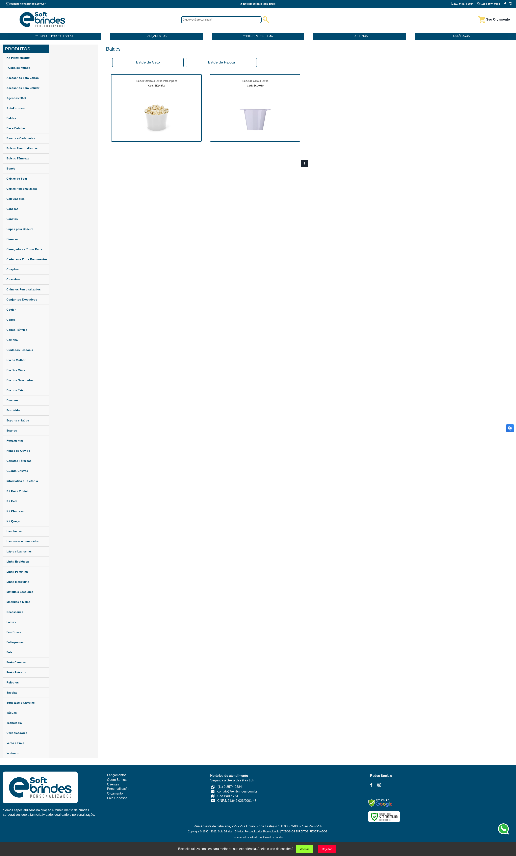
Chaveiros (13, 279)
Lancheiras (14, 531)
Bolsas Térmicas (17, 158)
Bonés (10, 168)
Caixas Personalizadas (21, 188)
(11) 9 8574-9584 (463, 3)
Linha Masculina (17, 581)
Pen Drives (13, 632)
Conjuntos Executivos (21, 299)
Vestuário (12, 753)
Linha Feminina (17, 571)
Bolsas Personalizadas (22, 148)
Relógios (12, 682)
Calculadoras (15, 198)
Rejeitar (327, 849)
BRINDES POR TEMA (259, 36)
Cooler (11, 309)
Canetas (12, 219)
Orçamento (115, 793)
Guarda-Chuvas (17, 470)
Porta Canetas (16, 662)
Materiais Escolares (19, 591)
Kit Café (11, 501)
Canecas (12, 208)
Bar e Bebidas (16, 128)
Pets (9, 652)
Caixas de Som (16, 178)
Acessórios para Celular (22, 87)
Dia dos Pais (15, 390)
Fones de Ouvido (18, 450)
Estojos (11, 430)
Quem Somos (117, 779)
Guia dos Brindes (273, 837)
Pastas (11, 622)
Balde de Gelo (148, 62)
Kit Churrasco (15, 511)
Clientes (113, 784)
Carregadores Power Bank (24, 249)
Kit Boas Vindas (17, 491)
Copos (11, 319)
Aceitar (304, 849)
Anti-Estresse (15, 108)
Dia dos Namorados (19, 380)
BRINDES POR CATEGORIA (55, 36)
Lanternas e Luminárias (22, 541)
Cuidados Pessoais (19, 350)
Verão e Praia (15, 743)
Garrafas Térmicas (18, 460)
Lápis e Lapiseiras (19, 551)
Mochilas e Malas (18, 601)
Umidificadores (16, 732)
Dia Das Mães (15, 370)
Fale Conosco (117, 798)
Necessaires (14, 612)
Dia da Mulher (15, 360)
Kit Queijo (13, 521)
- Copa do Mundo (18, 67)
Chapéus (12, 269)
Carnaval (12, 239)
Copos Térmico (16, 329)
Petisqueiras (15, 642)
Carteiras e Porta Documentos (27, 259)
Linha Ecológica (17, 561)
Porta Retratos (16, 672)
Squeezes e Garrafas (20, 702)
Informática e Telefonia (22, 481)
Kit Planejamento (18, 57)
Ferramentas (15, 440)
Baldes (11, 118)
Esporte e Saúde (17, 420)
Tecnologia (14, 722)
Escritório (13, 410)
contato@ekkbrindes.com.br (28, 3)
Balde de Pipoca (221, 62)
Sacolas (11, 692)
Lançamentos (116, 775)
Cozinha (12, 339)
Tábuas (11, 712)
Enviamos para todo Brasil (259, 3)
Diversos (12, 400)
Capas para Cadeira (19, 229)
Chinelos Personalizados (23, 289)
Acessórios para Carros (22, 77)
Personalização (118, 788)
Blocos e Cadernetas (20, 138)
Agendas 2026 (16, 98)
